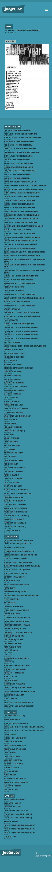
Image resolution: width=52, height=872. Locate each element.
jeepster (12, 9)
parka (8, 27)
